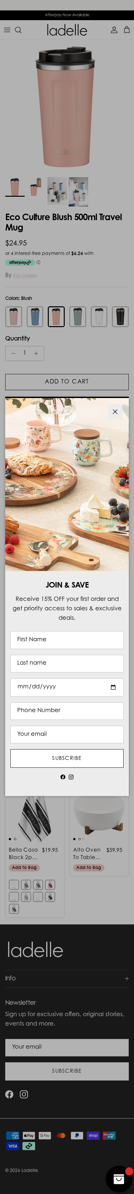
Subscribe (67, 758)
